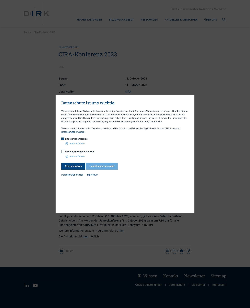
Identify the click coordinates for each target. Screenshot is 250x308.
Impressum (92, 174)
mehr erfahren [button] (77, 143)
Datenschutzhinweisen (72, 132)
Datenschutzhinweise (72, 174)
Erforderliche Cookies (76, 139)
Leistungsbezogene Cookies (79, 151)
